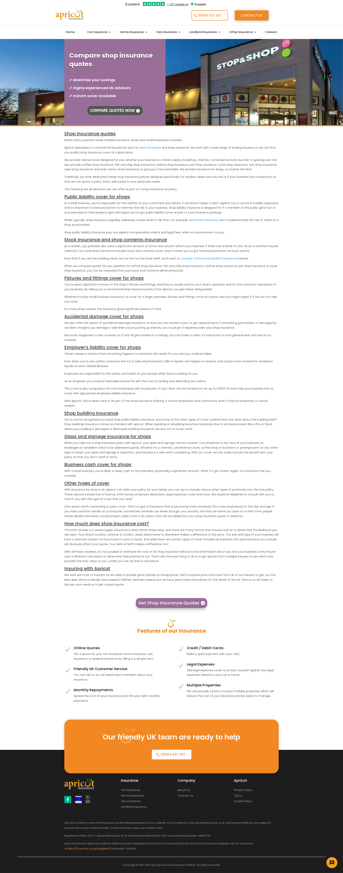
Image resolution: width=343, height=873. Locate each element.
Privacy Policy (243, 790)
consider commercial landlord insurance (209, 258)
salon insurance (150, 148)
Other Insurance (241, 32)
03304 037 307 (210, 15)
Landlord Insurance (203, 32)
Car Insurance (97, 32)
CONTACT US (251, 15)
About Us (183, 790)
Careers (271, 32)
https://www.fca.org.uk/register (87, 849)
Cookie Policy (243, 801)
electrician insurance (203, 220)
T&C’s (238, 796)
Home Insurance (132, 32)
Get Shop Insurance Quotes (168, 603)
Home (70, 32)
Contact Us (185, 796)
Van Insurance (166, 32)
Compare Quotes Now (112, 110)
